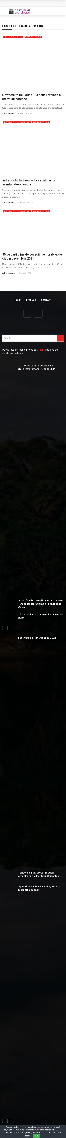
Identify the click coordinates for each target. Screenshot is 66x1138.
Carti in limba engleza (13, 37)
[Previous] (4, 628)
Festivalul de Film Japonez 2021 (37, 637)
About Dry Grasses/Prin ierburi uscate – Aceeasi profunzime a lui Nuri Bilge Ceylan (40, 604)
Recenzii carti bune (33, 37)
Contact (46, 300)
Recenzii (31, 300)
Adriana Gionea (8, 113)
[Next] (10, 628)
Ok (36, 1135)
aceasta (41, 349)
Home (18, 300)
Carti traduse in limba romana (17, 122)
